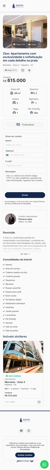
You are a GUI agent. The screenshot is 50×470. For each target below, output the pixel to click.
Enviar (25, 195)
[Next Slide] (44, 31)
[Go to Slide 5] (26, 369)
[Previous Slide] (5, 31)
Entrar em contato (13, 136)
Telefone (9, 151)
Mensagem (10, 171)
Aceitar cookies (25, 455)
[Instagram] (29, 431)
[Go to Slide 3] (22, 369)
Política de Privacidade (21, 204)
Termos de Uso (23, 447)
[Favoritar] (22, 70)
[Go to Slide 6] (28, 369)
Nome (8, 140)
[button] (25, 31)
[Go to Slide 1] (18, 369)
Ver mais (24, 254)
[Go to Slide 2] (20, 369)
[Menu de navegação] (4, 6)
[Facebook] (21, 431)
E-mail (8, 161)
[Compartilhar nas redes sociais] (29, 70)
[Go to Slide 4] (24, 369)
